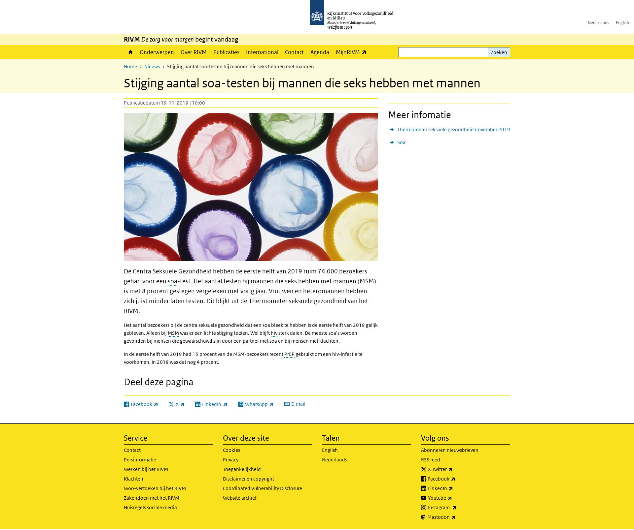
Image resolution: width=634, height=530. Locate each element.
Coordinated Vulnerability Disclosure (262, 488)
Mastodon (456, 517)
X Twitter (455, 469)
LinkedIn (455, 488)
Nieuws (152, 66)
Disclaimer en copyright (248, 479)
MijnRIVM (353, 52)
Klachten (133, 479)
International (262, 52)
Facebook (456, 478)
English (622, 22)
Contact (294, 52)
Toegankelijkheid (242, 469)
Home (130, 52)
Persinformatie (140, 459)
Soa (401, 142)
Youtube (454, 497)
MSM (173, 333)
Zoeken (499, 52)
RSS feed (430, 459)
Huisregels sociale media (150, 507)
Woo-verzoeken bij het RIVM (155, 488)
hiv (274, 333)
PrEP (289, 354)
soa (172, 281)
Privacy (230, 459)
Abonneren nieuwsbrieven (449, 450)
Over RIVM (194, 52)
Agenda (319, 52)
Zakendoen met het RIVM (151, 498)
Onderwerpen (157, 52)
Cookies (231, 450)
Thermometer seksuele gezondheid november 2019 (453, 129)
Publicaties (226, 52)
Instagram (457, 507)
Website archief (240, 498)
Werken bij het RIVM (146, 469)
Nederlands (598, 22)
